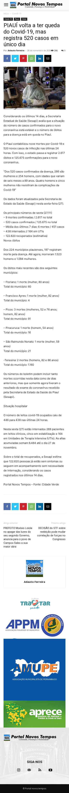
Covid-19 (16, 13)
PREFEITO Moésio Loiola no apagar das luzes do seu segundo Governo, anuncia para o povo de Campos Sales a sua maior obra (18, 537)
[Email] (47, 58)
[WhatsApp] (31, 58)
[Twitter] (15, 58)
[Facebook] (7, 58)
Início (6, 13)
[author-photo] (34, 576)
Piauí (17, 19)
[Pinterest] (23, 58)
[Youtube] (50, 770)
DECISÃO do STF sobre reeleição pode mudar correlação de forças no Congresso (51, 533)
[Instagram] (18, 770)
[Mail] (29, 770)
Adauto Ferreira (16, 50)
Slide (24, 19)
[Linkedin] (39, 58)
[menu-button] (6, 5)
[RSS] (39, 770)
